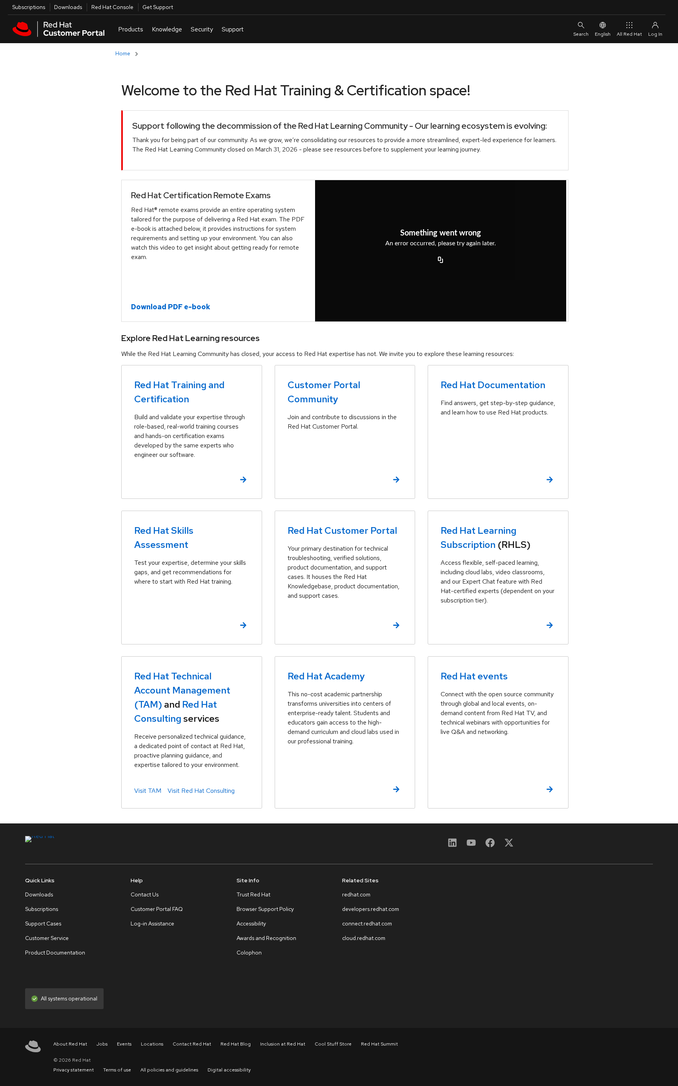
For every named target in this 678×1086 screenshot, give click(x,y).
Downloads (68, 7)
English (603, 34)
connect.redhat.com (367, 923)
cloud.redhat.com (363, 938)
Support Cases (43, 923)
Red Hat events (474, 676)
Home (122, 53)
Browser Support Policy (265, 909)
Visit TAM (147, 791)
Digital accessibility (229, 1070)
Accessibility (251, 923)
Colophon (249, 952)
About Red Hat (70, 1044)
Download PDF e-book (170, 306)
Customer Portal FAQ (157, 909)
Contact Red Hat (192, 1044)
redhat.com (356, 894)
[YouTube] (471, 845)
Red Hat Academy (326, 676)
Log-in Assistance (152, 923)
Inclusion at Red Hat (282, 1044)
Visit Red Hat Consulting (201, 791)
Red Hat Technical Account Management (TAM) (182, 690)
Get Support (157, 7)
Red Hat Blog (236, 1044)
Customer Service (47, 938)
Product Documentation (55, 952)
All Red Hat (629, 34)
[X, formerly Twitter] (509, 842)
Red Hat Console (112, 7)
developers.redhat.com (370, 909)
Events (124, 1044)
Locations (152, 1044)
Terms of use (117, 1070)
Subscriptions (28, 7)
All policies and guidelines (169, 1070)
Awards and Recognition (266, 938)
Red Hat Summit (379, 1044)
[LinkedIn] (452, 845)
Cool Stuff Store (333, 1044)
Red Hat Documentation (493, 385)
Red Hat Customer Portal (342, 530)
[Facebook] (490, 845)
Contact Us (145, 894)
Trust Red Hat (253, 894)
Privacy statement (73, 1070)
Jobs (102, 1044)
